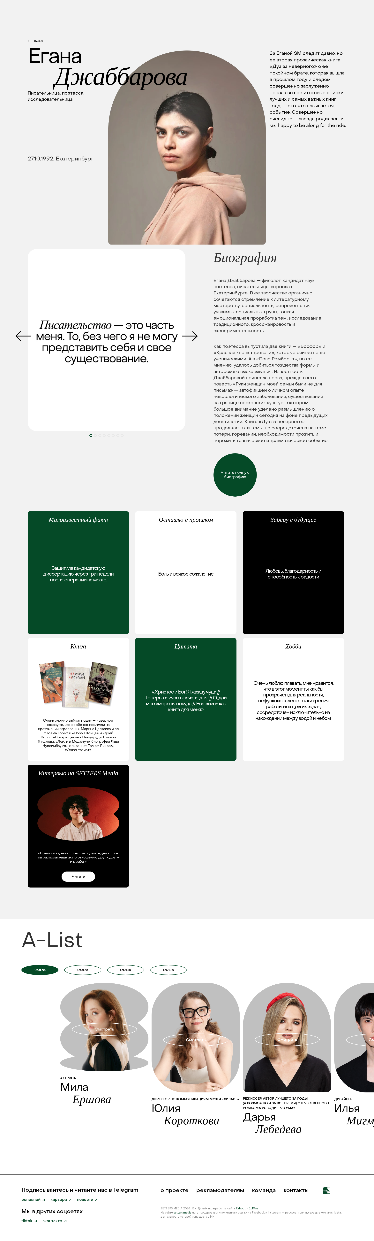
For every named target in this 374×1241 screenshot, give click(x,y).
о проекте (175, 1190)
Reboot (241, 1208)
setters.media (183, 1212)
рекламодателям (220, 1190)
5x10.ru (253, 1208)
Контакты (296, 1190)
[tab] (39, 970)
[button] (189, 336)
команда (264, 1190)
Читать (78, 877)
